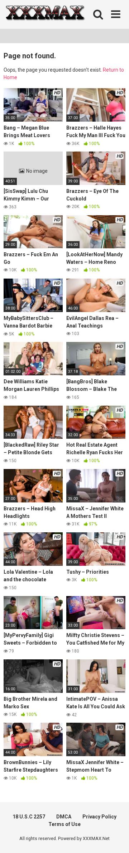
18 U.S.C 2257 (29, 817)
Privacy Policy (99, 817)
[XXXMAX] (45, 14)
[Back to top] (115, 838)
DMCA (63, 817)
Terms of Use (64, 824)
